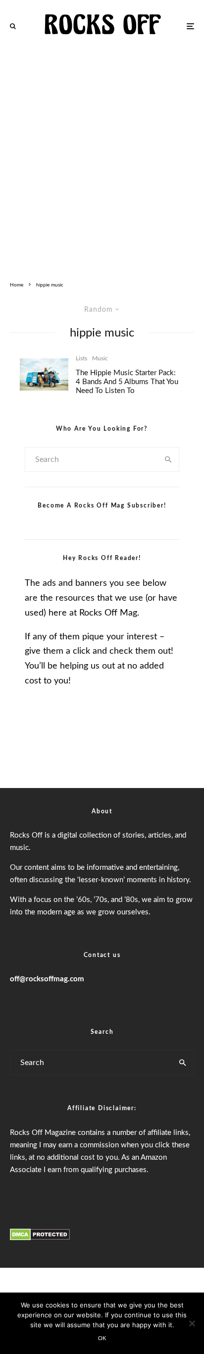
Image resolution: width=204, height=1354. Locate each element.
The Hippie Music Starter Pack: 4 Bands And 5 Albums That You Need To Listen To (127, 382)
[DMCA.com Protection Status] (40, 1238)
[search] (168, 459)
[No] (192, 1323)
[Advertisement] (102, 159)
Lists (81, 358)
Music (100, 358)
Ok (102, 1338)
